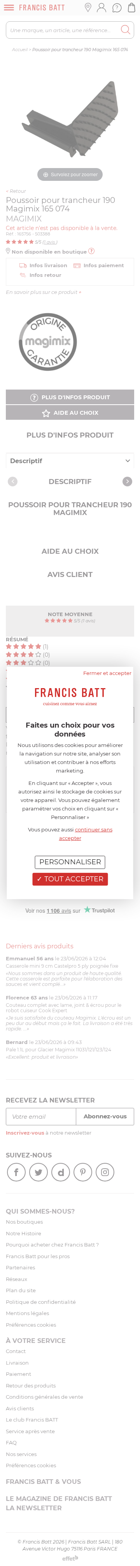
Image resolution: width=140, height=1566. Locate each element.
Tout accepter (72, 879)
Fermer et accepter (107, 673)
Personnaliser (70, 862)
